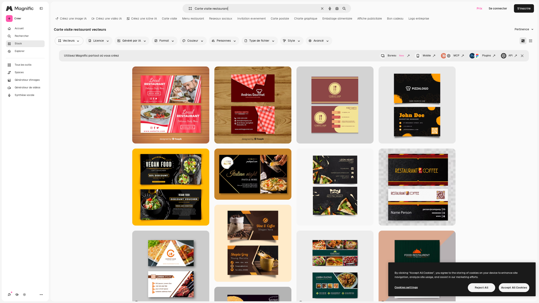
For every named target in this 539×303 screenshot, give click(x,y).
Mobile (427, 55)
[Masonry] (523, 40)
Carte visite (169, 18)
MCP (456, 55)
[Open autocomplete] (188, 8)
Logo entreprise (418, 18)
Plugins (486, 55)
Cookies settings (406, 287)
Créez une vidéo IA (109, 18)
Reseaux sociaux (220, 18)
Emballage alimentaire (337, 18)
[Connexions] (9, 294)
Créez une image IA (73, 18)
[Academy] (16, 294)
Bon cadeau (395, 18)
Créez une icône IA (144, 18)
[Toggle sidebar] (41, 8)
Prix (479, 8)
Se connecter (498, 8)
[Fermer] (522, 55)
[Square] (530, 40)
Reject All (481, 287)
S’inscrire (524, 8)
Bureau (396, 55)
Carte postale (280, 18)
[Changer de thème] (24, 294)
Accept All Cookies (514, 287)
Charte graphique (305, 18)
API (510, 55)
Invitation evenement (251, 18)
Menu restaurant (193, 18)
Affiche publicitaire (369, 18)
